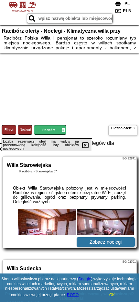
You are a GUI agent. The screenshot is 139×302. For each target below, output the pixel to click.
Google (84, 279)
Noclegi (25, 129)
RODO (73, 295)
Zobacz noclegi (106, 242)
